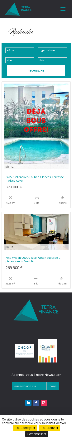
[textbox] (20, 50)
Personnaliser (36, 434)
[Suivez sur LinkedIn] (28, 403)
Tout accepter (25, 428)
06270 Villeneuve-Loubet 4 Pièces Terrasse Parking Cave (35, 178)
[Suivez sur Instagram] (44, 403)
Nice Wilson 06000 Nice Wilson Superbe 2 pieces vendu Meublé (33, 259)
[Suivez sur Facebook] (36, 403)
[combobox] (19, 50)
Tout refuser (49, 428)
